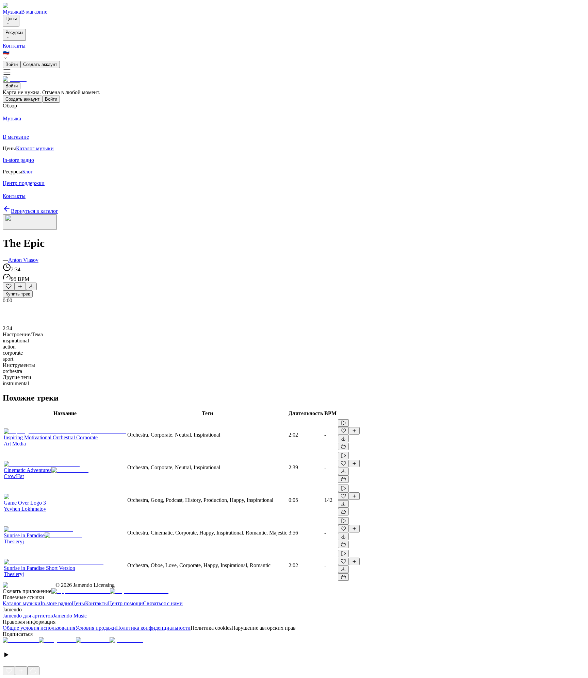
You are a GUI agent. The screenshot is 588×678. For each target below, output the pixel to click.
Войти (11, 64)
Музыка (12, 12)
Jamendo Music (70, 615)
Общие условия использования (39, 628)
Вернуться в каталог (34, 211)
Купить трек (17, 293)
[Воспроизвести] (343, 423)
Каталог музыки (21, 603)
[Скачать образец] (31, 286)
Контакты (14, 46)
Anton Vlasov (23, 260)
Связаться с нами (163, 603)
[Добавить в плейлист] (20, 286)
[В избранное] (8, 286)
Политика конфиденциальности (153, 628)
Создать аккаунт (40, 64)
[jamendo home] (15, 6)
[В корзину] (343, 446)
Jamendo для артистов (28, 615)
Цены (11, 18)
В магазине (34, 12)
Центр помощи (125, 603)
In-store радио (56, 603)
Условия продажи (95, 628)
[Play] (30, 222)
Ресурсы (14, 32)
